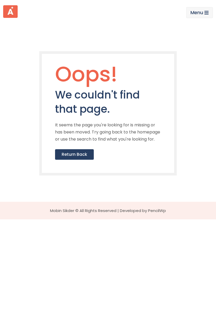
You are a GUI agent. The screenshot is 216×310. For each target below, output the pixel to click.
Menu (196, 12)
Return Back (74, 154)
